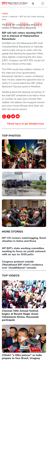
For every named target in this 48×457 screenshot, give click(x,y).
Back (5, 13)
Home (4, 16)
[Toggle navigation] (42, 3)
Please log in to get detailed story (25, 123)
